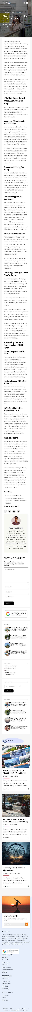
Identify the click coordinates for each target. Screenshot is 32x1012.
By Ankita (13, 720)
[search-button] (24, 3)
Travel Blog (10, 668)
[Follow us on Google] (16, 613)
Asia (7, 670)
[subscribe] (26, 924)
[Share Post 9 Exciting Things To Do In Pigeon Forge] (28, 886)
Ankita (6, 824)
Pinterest (5, 1000)
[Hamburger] (27, 3)
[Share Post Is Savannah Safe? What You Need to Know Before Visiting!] (28, 838)
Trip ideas (5, 986)
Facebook (5, 995)
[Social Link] (5, 511)
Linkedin (4, 997)
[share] (18, 511)
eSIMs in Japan (9, 72)
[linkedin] (14, 511)
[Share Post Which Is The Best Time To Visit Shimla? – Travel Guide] (28, 789)
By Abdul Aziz (14, 728)
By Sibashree (14, 630)
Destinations (10, 672)
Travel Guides (9, 10)
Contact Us (5, 960)
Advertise (5, 964)
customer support (9, 461)
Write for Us (6, 962)
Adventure (9, 674)
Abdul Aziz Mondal (9, 22)
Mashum (7, 776)
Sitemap (4, 972)
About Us (5, 957)
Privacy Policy (6, 967)
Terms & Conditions (8, 969)
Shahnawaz (8, 873)
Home (4, 10)
